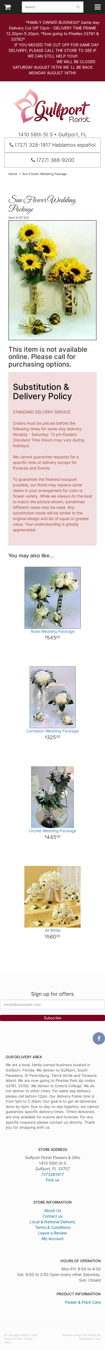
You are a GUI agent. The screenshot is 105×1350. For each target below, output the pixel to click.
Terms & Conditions (52, 1227)
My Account (53, 1238)
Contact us (52, 1216)
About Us (52, 1210)
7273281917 (52, 1174)
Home (12, 174)
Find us (52, 1179)
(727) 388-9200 (54, 160)
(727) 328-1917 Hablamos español (54, 145)
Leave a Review (52, 1233)
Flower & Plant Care (83, 1302)
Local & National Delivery (52, 1221)
